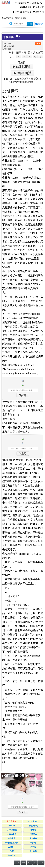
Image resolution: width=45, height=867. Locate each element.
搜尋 (23, 395)
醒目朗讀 (23, 66)
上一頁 (17, 863)
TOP (29, 863)
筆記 (35, 863)
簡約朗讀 (24, 73)
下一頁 (41, 863)
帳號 (40, 23)
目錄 (23, 863)
